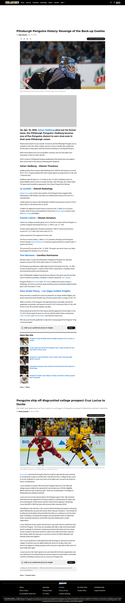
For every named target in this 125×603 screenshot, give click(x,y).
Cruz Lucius (24, 474)
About (22, 587)
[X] (111, 2)
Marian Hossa (24, 193)
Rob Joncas (23, 35)
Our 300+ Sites (82, 587)
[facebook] (114, 2)
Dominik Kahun (39, 316)
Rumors (28, 2)
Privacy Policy (47, 590)
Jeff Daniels (47, 282)
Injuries (56, 2)
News (22, 2)
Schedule (36, 2)
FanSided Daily (99, 587)
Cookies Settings (64, 594)
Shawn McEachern (37, 242)
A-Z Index (46, 594)
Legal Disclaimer (99, 590)
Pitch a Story (24, 590)
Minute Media (10, 598)
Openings (46, 587)
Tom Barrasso (27, 255)
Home (22, 387)
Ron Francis (36, 282)
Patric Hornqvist (25, 316)
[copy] (30, 39)
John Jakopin (66, 277)
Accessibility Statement (28, 594)
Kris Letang (27, 213)
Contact (61, 587)
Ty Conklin (25, 188)
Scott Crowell (23, 411)
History (28, 387)
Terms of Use (63, 590)
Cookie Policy (81, 590)
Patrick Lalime (27, 218)
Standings (43, 2)
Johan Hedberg (46, 130)
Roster (50, 2)
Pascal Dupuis (60, 211)
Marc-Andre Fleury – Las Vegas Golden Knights (45, 291)
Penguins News (30, 575)
